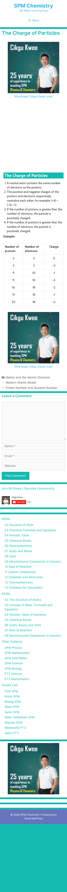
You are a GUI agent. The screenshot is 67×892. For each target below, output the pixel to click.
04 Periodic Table (17, 535)
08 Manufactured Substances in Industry (33, 635)
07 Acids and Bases (18, 551)
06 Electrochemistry (18, 545)
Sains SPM (12, 712)
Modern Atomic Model (21, 382)
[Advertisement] (33, 134)
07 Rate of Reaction (18, 630)
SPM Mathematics (17, 653)
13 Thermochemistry (19, 582)
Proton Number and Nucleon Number (31, 388)
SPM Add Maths (16, 658)
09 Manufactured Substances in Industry (33, 561)
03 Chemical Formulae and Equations (30, 530)
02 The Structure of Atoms (23, 599)
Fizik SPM (11, 691)
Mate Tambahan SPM (20, 717)
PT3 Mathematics (17, 679)
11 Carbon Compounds (20, 572)
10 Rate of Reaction (18, 566)
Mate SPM (12, 707)
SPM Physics (13, 647)
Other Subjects (12, 641)
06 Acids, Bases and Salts (23, 625)
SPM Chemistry (33, 6)
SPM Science (14, 663)
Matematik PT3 (15, 727)
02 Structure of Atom (19, 525)
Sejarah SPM (13, 722)
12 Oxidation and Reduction (24, 577)
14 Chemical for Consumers (24, 587)
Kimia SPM (12, 696)
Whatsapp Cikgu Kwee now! (33, 96)
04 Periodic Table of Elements (25, 614)
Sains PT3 (12, 733)
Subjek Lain (10, 685)
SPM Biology (13, 668)
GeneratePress (33, 818)
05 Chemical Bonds (18, 540)
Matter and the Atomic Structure (28, 377)
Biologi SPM (13, 701)
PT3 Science (13, 673)
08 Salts (10, 556)
